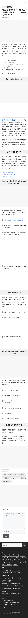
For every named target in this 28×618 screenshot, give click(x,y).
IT (5, 7)
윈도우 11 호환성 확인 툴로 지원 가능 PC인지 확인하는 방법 (14, 65)
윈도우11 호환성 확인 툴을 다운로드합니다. (13, 220)
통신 (24, 562)
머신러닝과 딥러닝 (17, 578)
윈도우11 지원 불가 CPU (9, 62)
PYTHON (15, 564)
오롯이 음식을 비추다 (6, 586)
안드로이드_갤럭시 (15, 557)
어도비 (19, 559)
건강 (3, 570)
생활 (11, 572)
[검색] (24, 545)
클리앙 (6, 385)
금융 (7, 570)
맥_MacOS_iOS (5, 557)
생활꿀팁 (19, 594)
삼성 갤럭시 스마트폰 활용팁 (9, 605)
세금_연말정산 (5, 572)
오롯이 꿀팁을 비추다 (15, 583)
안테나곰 (4, 591)
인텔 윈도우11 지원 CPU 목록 (9, 172)
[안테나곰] (6, 2)
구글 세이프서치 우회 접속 (8, 607)
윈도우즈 (9, 7)
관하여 (9, 612)
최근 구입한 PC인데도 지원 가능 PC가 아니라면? (14, 70)
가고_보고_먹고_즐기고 (11, 594)
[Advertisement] (14, 31)
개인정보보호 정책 (16, 612)
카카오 (19, 562)
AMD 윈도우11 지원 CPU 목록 (10, 174)
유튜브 (3, 562)
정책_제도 (12, 570)
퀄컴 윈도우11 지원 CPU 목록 (9, 176)
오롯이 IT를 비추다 (17, 588)
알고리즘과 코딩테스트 (7, 578)
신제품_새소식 (5, 555)
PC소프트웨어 (9, 559)
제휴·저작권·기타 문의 (19, 614)
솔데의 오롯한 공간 (6, 581)
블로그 (3, 564)
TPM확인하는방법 (6, 474)
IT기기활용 (12, 555)
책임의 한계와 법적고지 (8, 614)
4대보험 (17, 570)
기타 (19, 572)
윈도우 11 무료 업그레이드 (9, 73)
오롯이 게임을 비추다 (6, 588)
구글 (24, 559)
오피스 (15, 559)
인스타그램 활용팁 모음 (8, 600)
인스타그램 (9, 562)
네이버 (15, 562)
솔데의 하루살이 (5, 583)
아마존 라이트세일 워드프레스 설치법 (11, 602)
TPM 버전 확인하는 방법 (9, 68)
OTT (3, 559)
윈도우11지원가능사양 (18, 474)
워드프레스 (9, 564)
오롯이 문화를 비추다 (17, 586)
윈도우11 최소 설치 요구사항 (10, 60)
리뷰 (3, 594)
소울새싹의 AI (5, 575)
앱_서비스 (23, 557)
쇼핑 (15, 572)
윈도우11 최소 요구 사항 (8, 120)
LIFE (3, 567)
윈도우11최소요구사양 (18, 478)
